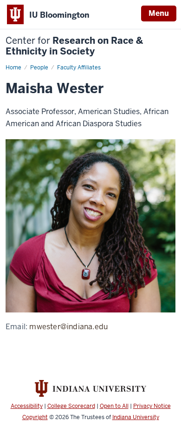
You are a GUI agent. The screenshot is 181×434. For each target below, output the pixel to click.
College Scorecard (71, 406)
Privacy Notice (152, 406)
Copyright (35, 417)
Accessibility (27, 406)
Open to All (114, 406)
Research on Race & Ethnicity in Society (74, 46)
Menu (159, 13)
